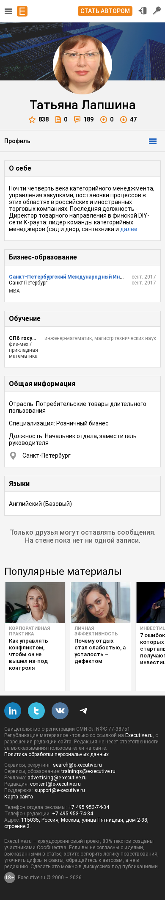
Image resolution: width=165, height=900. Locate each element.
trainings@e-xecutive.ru (88, 771)
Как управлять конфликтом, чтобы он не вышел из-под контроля (28, 654)
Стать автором (105, 11)
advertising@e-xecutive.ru (57, 778)
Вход (142, 10)
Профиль (17, 141)
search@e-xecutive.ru (77, 765)
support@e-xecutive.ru (59, 790)
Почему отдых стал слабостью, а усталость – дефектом (100, 651)
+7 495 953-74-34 (88, 807)
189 (88, 119)
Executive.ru (139, 735)
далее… (130, 229)
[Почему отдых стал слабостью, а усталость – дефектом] (100, 602)
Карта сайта (18, 797)
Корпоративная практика (29, 631)
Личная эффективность (96, 631)
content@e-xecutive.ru (55, 784)
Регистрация (157, 10)
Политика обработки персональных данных (56, 754)
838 (43, 119)
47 (133, 119)
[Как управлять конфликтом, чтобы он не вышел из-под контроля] (35, 602)
